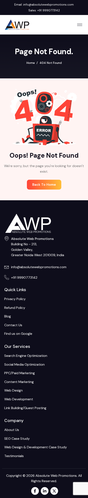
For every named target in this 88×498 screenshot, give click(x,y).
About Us (11, 430)
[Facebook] (35, 491)
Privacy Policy (15, 299)
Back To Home (44, 184)
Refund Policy (14, 307)
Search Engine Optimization (25, 355)
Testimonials (14, 456)
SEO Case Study (17, 438)
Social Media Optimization (24, 364)
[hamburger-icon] (80, 24)
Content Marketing (19, 382)
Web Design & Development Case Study (35, 447)
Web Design (13, 390)
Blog (7, 316)
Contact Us (13, 325)
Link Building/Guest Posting (25, 408)
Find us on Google (18, 333)
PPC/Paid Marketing (19, 373)
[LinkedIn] (44, 491)
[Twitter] (54, 491)
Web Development (18, 399)
